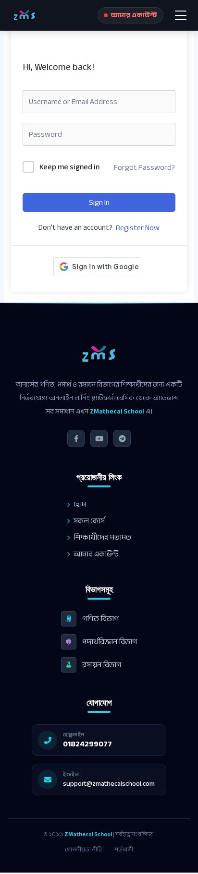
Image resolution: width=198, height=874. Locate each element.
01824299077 (87, 744)
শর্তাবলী (123, 849)
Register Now (138, 228)
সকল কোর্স (89, 521)
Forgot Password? (144, 167)
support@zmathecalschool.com (109, 783)
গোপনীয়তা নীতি (84, 849)
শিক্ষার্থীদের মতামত (102, 537)
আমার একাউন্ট (96, 554)
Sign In (99, 202)
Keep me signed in (69, 167)
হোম (80, 504)
